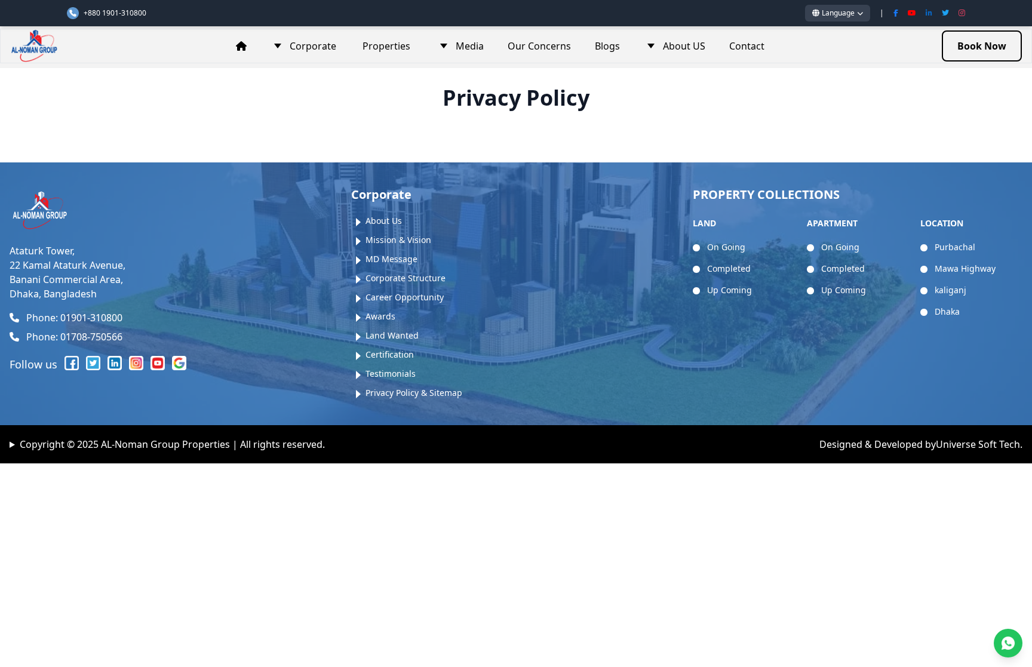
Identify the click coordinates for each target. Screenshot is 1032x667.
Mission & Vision (398, 239)
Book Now (981, 46)
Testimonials (391, 373)
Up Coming (728, 290)
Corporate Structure (406, 278)
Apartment (832, 223)
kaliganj (949, 290)
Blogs (607, 46)
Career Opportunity (405, 297)
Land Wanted (392, 335)
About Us (384, 220)
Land (704, 223)
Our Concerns (539, 46)
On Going (725, 247)
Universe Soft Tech (978, 444)
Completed (728, 268)
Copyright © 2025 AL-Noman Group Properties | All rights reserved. (172, 444)
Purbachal (953, 247)
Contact (746, 46)
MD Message (391, 259)
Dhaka (946, 311)
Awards (380, 316)
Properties (386, 46)
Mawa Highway (964, 268)
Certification (390, 354)
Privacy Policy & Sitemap (414, 392)
